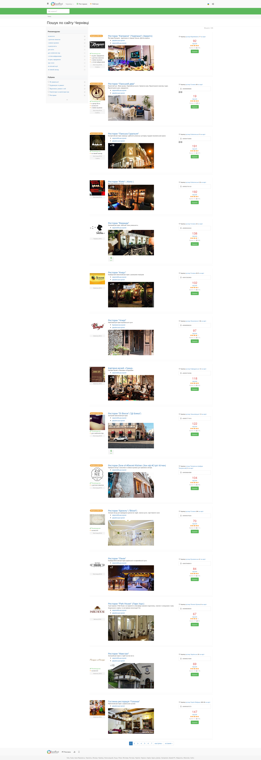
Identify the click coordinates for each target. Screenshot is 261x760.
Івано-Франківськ (79, 758)
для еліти (51, 49)
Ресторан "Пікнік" (117, 558)
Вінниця (95, 758)
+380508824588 (186, 472)
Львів (72, 758)
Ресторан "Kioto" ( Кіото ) (121, 181)
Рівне (120, 758)
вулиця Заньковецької (193, 414)
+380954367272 (186, 706)
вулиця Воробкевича (192, 37)
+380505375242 (186, 516)
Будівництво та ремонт (57, 85)
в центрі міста (52, 46)
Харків (149, 758)
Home (49, 16)
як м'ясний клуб (53, 66)
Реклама (67, 752)
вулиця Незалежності (192, 321)
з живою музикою (53, 43)
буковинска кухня (118, 325)
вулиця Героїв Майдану (193, 702)
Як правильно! (54, 82)
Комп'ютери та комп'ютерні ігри (59, 92)
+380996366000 (186, 609)
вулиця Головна (191, 84)
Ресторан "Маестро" (118, 653)
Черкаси (143, 758)
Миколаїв (186, 758)
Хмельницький (108, 758)
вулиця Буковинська (192, 559)
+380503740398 (186, 373)
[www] (181, 92)
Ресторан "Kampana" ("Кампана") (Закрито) (130, 35)
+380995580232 (186, 325)
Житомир (125, 758)
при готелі (51, 63)
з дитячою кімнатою (54, 39)
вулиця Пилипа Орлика (193, 604)
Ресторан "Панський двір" (121, 83)
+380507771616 (186, 418)
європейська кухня (119, 43)
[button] (69, 4)
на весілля (51, 36)
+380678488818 (186, 563)
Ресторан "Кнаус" (117, 272)
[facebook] (180, 92)
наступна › (159, 743)
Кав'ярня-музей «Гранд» (120, 368)
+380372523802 (186, 277)
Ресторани (53, 95)
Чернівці (100, 758)
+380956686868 (186, 89)
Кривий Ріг (172, 758)
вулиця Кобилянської (192, 134)
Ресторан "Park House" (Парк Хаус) (126, 603)
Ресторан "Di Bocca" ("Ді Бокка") (124, 413)
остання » (169, 743)
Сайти (192, 758)
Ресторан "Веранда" (118, 223)
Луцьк (116, 758)
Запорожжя (164, 758)
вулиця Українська (191, 654)
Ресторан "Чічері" (117, 320)
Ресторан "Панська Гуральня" (123, 133)
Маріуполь (179, 758)
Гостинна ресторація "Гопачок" (124, 701)
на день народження (54, 59)
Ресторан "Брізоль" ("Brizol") (122, 510)
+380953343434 (186, 228)
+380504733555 (186, 139)
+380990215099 (186, 659)
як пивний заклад (53, 70)
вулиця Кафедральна (192, 369)
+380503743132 (186, 186)
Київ (68, 758)
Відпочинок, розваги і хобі (58, 89)
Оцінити (194, 51)
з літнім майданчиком (54, 56)
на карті (203, 37)
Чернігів (137, 758)
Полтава (131, 758)
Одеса (153, 758)
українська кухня (118, 40)
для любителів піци (54, 53)
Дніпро (158, 758)
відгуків (194, 42)
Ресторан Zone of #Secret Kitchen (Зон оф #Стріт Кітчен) (137, 465)
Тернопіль (89, 758)
